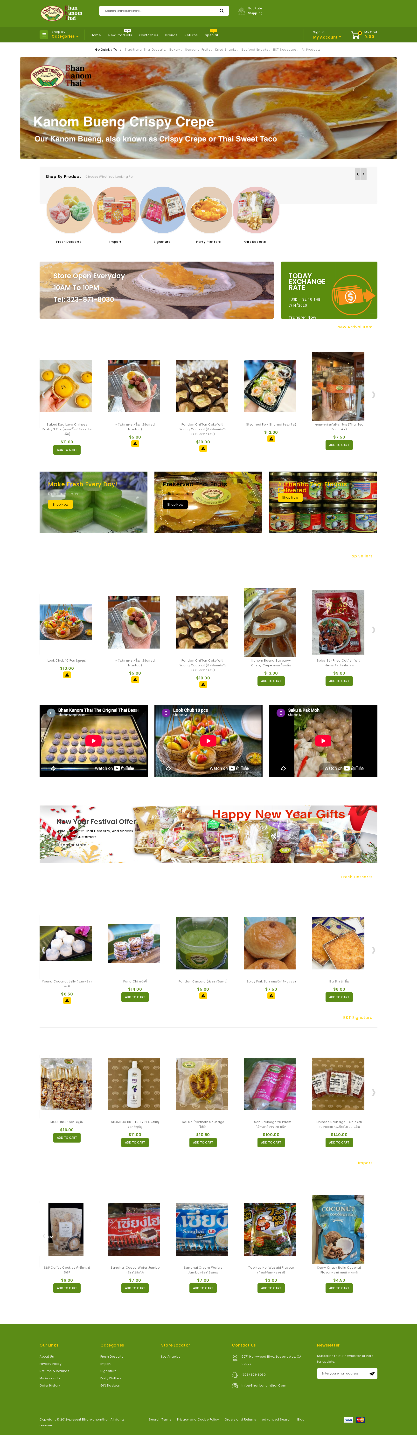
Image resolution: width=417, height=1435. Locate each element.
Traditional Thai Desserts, (145, 49)
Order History (50, 1385)
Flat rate (255, 10)
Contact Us (148, 35)
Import (115, 241)
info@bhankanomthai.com (264, 1385)
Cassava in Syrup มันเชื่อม (339, 981)
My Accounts (50, 1378)
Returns (191, 35)
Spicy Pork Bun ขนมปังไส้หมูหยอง (203, 981)
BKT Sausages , (285, 49)
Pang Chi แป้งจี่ (67, 981)
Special (211, 35)
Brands (171, 35)
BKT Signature (358, 1017)
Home (96, 35)
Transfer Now (302, 317)
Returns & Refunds (55, 1371)
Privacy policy (51, 1364)
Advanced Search (277, 1419)
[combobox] (164, 11)
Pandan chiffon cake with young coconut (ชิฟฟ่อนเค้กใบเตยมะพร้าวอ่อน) (135, 429)
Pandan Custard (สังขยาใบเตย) (135, 981)
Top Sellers (361, 556)
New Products (120, 35)
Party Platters (208, 241)
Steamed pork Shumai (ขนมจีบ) (203, 424)
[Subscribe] (372, 1373)
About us (47, 1356)
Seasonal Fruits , (198, 49)
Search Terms (160, 1419)
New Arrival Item (355, 327)
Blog (301, 1419)
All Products (311, 49)
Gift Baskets (255, 241)
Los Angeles (171, 1356)
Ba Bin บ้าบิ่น (271, 981)
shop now (60, 504)
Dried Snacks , (226, 49)
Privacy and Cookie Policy (198, 1419)
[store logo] (61, 13)
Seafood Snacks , (255, 49)
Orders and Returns (240, 1419)
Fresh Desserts (69, 241)
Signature (161, 241)
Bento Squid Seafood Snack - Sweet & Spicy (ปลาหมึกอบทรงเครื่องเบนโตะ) (339, 429)
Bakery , (175, 49)
